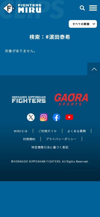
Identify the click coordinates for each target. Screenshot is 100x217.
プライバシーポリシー (61, 139)
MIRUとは (21, 131)
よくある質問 (76, 131)
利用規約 (29, 139)
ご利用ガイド (47, 131)
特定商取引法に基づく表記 (50, 147)
